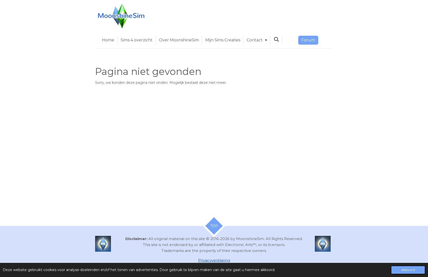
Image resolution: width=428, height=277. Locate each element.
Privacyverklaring (214, 260)
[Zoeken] (276, 39)
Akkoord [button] (408, 270)
